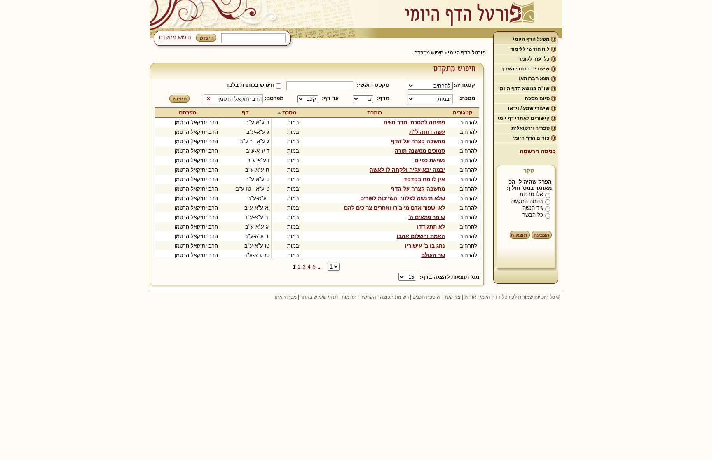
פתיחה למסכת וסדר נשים (414, 122)
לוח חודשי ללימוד (530, 49)
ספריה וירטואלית (530, 128)
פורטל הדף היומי (467, 53)
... (319, 267)
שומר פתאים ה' (426, 217)
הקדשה (368, 297)
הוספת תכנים (426, 297)
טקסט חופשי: (373, 85)
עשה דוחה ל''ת (427, 132)
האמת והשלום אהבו (421, 236)
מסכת (289, 113)
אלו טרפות (531, 194)
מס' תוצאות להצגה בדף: (449, 277)
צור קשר (452, 297)
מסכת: (467, 98)
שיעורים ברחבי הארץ (526, 69)
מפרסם (187, 113)
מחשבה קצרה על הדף (418, 141)
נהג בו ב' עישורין (425, 246)
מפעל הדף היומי (531, 39)
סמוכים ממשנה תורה (420, 151)
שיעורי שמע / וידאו (529, 108)
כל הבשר (532, 215)
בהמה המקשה (527, 201)
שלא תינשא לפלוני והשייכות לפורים (402, 198)
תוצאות (519, 235)
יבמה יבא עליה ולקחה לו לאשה (407, 170)
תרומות (349, 297)
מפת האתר (285, 297)
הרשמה (529, 151)
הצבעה (541, 235)
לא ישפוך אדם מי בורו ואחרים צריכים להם (394, 208)
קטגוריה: (466, 85)
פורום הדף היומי (531, 138)
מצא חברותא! (534, 79)
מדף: (383, 98)
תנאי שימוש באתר (319, 297)
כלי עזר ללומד (534, 59)
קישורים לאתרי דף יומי (524, 118)
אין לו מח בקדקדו (423, 179)
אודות (470, 297)
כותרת (374, 113)
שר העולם (433, 255)
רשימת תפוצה (394, 297)
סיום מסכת (537, 98)
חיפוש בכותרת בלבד (250, 85)
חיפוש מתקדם (175, 37)
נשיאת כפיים (430, 160)
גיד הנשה (532, 208)
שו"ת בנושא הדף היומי (524, 88)
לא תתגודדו (431, 227)
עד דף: (330, 98)
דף (245, 113)
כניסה (548, 151)
